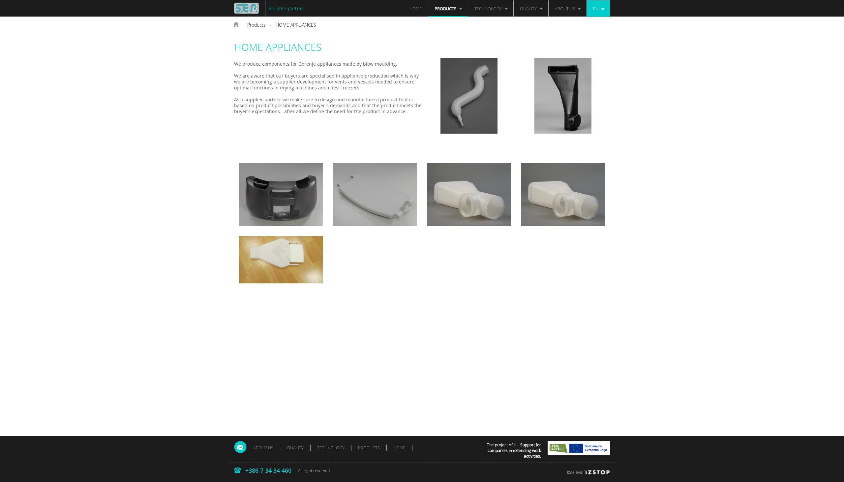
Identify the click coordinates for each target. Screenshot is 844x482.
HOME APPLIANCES (296, 25)
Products (256, 25)
